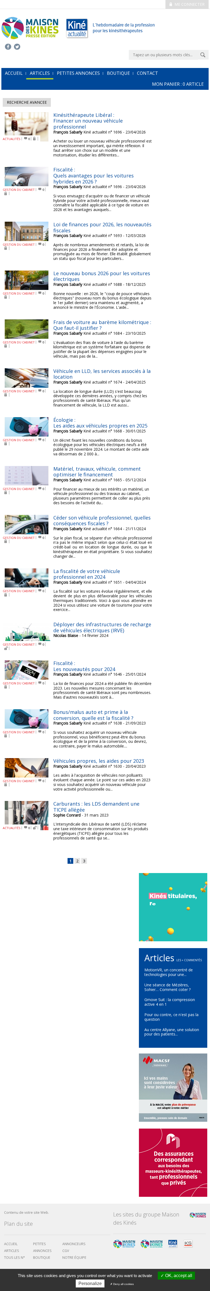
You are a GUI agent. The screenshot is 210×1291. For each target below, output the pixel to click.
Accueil (11, 1244)
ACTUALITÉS (12, 139)
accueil (14, 73)
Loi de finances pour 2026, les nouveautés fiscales (102, 227)
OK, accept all (178, 1275)
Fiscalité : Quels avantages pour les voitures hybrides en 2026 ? (93, 175)
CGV (65, 1250)
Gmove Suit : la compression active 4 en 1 (169, 1002)
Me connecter (189, 4)
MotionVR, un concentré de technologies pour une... (168, 972)
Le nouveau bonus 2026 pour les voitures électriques (101, 276)
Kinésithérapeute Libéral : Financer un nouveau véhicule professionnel (88, 121)
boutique (41, 1257)
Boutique (118, 73)
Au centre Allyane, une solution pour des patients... (171, 1032)
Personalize (90, 1283)
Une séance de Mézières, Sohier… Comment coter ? (167, 987)
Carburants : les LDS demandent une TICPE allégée (96, 806)
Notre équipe (74, 1257)
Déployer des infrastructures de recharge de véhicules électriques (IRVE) (102, 627)
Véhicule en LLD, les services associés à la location (102, 374)
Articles (40, 73)
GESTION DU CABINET (19, 190)
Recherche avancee (27, 102)
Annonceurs (74, 1244)
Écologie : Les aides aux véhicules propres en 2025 (100, 423)
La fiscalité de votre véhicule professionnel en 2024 (86, 574)
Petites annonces (78, 73)
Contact (147, 73)
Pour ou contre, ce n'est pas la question (171, 1017)
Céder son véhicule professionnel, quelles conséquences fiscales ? (102, 520)
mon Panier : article (178, 84)
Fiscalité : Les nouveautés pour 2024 (84, 666)
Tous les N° (14, 1257)
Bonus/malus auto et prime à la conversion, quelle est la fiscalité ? (93, 715)
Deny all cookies (123, 1284)
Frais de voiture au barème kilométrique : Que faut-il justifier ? (102, 325)
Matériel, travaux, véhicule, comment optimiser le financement (97, 471)
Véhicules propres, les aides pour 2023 (98, 761)
